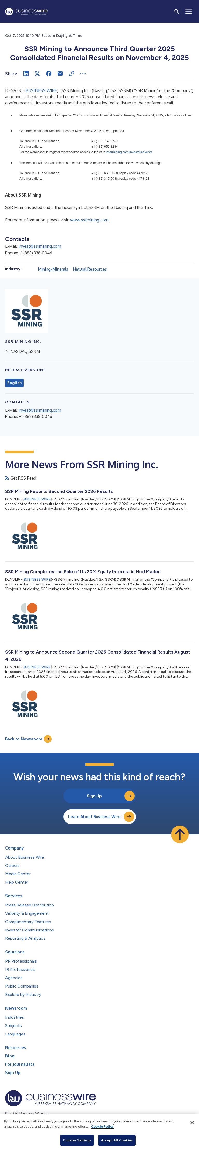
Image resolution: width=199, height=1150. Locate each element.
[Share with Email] (60, 73)
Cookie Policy (102, 1126)
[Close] (192, 1122)
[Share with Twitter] (37, 73)
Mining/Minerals (53, 269)
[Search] (176, 11)
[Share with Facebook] (49, 73)
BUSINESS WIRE (41, 90)
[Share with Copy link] (71, 73)
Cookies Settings (77, 1140)
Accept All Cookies (117, 1140)
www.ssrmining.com (89, 220)
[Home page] (26, 11)
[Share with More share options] (83, 73)
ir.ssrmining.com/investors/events (129, 151)
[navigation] (188, 11)
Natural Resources (90, 269)
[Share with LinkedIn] (26, 73)
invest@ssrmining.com (40, 246)
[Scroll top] (180, 834)
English (14, 383)
